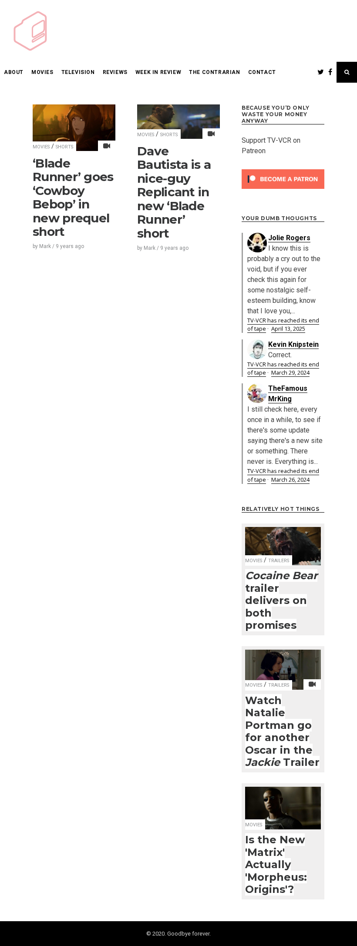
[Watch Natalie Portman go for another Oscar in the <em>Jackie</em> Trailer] (283, 664)
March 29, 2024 (290, 372)
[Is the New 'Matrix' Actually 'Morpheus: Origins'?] (283, 802)
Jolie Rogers (289, 238)
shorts (64, 147)
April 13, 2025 (288, 328)
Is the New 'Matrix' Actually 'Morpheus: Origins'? (276, 864)
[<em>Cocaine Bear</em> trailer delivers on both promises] (283, 540)
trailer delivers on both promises (281, 600)
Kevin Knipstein (293, 344)
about (14, 72)
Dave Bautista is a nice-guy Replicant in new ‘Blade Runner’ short (174, 192)
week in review (158, 72)
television (78, 72)
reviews (115, 72)
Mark (45, 246)
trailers (278, 561)
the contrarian (214, 72)
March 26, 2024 (290, 479)
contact (262, 72)
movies (42, 72)
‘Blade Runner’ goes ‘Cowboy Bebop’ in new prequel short (73, 197)
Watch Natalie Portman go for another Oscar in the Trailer (282, 731)
